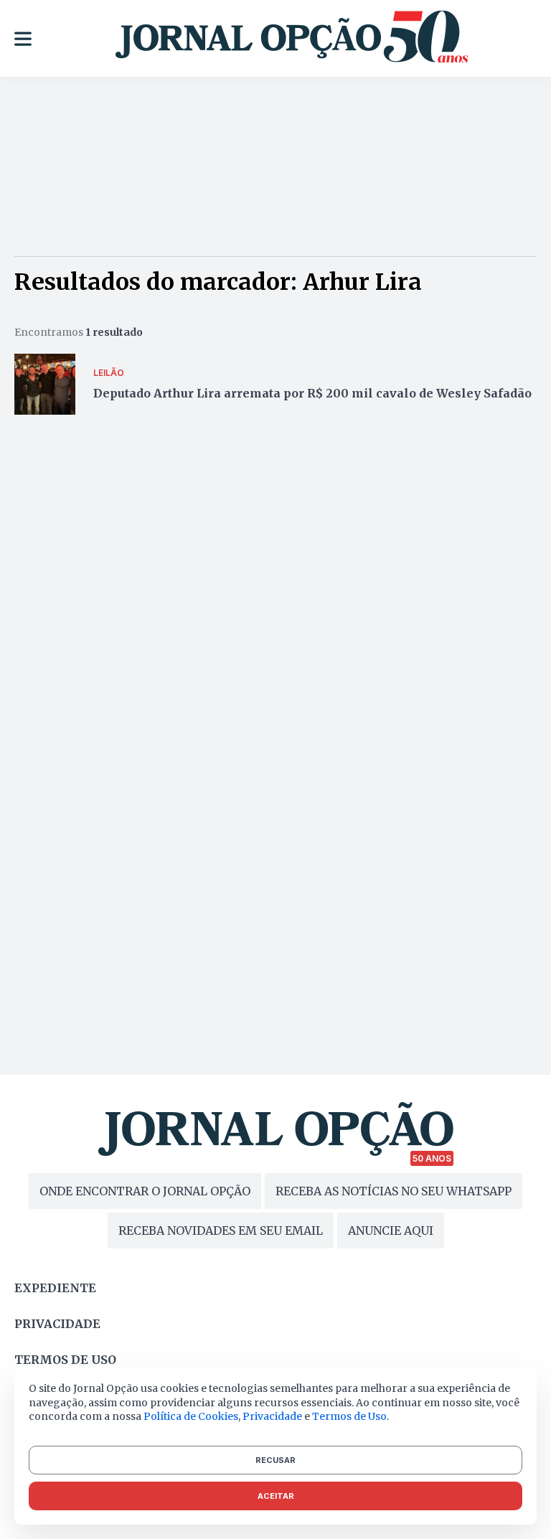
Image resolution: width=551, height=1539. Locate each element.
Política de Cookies (190, 1416)
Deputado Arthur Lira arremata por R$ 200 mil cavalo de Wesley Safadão (312, 393)
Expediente (55, 1288)
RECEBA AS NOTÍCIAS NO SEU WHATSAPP (394, 1191)
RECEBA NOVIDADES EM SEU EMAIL (220, 1230)
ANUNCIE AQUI (390, 1230)
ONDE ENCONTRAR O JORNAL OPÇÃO (144, 1191)
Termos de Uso (349, 1416)
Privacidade (57, 1324)
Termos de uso (65, 1359)
